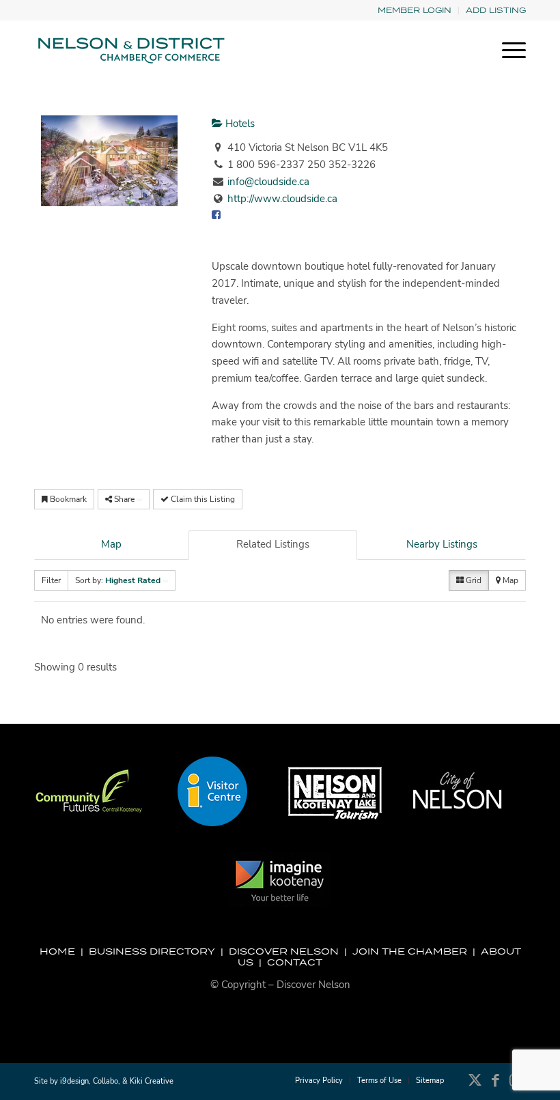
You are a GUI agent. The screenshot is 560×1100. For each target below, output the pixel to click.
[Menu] (507, 50)
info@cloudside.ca (268, 181)
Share (124, 499)
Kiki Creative (151, 1081)
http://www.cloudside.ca (282, 199)
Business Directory (152, 951)
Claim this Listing (202, 499)
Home (57, 951)
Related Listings (272, 544)
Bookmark (67, 499)
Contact (294, 962)
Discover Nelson (284, 951)
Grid (472, 580)
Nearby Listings (441, 544)
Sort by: (117, 580)
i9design (74, 1081)
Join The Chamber (409, 951)
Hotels (239, 123)
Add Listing (496, 10)
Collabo (105, 1081)
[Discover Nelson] (129, 50)
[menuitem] (415, 10)
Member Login (414, 10)
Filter (51, 580)
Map (111, 544)
